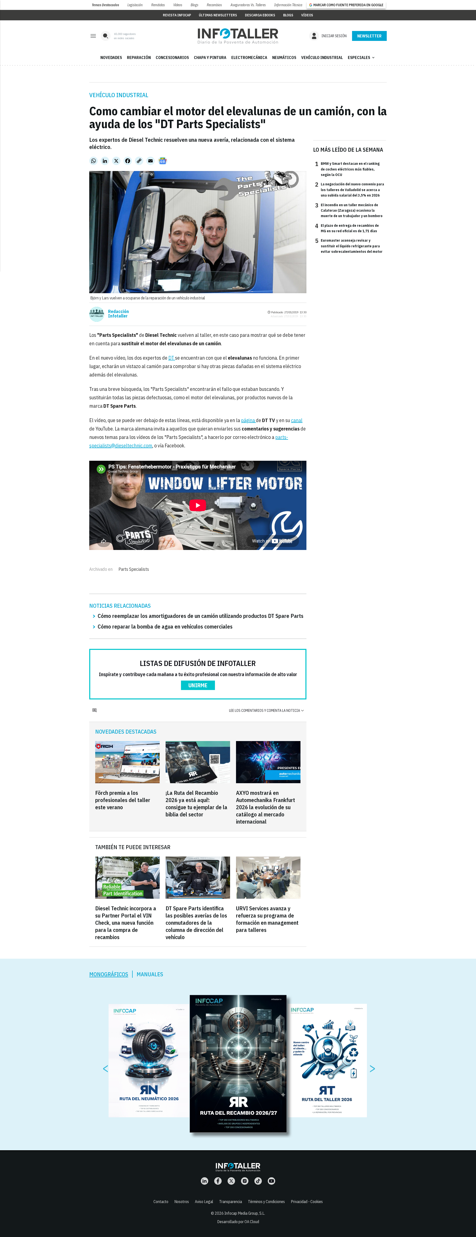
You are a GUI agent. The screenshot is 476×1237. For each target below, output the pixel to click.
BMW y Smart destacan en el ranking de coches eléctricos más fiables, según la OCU (347, 169)
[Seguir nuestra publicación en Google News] (163, 161)
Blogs (194, 5)
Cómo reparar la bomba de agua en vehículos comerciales (165, 626)
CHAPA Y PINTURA (210, 57)
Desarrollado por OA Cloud (238, 1221)
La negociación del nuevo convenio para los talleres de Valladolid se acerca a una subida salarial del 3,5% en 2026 (349, 189)
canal (296, 420)
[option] (238, 1064)
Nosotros (181, 1201)
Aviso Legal (204, 1201)
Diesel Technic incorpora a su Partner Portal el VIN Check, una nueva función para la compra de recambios (125, 923)
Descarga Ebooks (260, 15)
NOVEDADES (111, 57)
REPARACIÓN (139, 57)
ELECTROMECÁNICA (249, 57)
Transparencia (230, 1201)
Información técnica (288, 5)
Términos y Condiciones (266, 1201)
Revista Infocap (177, 15)
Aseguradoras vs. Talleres (248, 5)
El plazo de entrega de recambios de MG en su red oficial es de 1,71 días (347, 228)
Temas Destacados (105, 5)
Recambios (214, 5)
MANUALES (150, 974)
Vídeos (177, 5)
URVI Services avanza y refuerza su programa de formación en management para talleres (267, 919)
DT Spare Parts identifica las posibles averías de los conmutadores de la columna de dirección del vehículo (196, 923)
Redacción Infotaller (118, 313)
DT (171, 357)
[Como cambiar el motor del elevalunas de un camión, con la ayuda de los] (238, 36)
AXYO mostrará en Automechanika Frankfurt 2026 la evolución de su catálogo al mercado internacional (265, 807)
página (248, 420)
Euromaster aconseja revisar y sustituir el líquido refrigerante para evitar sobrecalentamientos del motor (349, 246)
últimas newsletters (218, 15)
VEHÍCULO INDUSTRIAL (322, 57)
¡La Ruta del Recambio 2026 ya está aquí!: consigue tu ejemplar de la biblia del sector (196, 803)
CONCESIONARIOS (172, 57)
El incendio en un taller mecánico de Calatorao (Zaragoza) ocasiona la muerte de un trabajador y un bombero (349, 210)
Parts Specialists (134, 569)
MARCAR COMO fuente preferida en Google (348, 5)
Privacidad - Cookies (307, 1201)
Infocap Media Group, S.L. (244, 1213)
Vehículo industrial (118, 95)
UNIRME (198, 685)
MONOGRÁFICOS (108, 974)
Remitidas (158, 5)
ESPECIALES (362, 57)
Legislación (135, 5)
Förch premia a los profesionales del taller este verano (122, 800)
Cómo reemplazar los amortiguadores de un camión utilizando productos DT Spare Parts (200, 615)
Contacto (160, 1201)
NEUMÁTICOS (284, 57)
